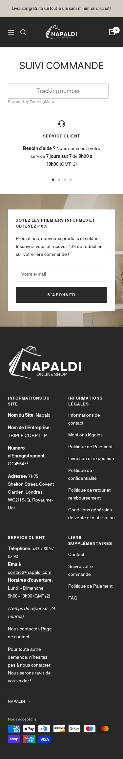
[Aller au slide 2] (59, 180)
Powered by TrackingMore (31, 101)
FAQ (72, 597)
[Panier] (112, 32)
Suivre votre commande (80, 570)
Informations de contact (84, 419)
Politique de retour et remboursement (89, 494)
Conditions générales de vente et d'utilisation (91, 513)
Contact (76, 554)
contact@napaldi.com (29, 572)
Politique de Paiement (90, 446)
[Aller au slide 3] (65, 180)
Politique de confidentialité (82, 474)
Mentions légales (85, 434)
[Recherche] (23, 32)
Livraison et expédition (91, 458)
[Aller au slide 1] (53, 180)
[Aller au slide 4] (71, 180)
